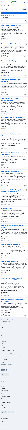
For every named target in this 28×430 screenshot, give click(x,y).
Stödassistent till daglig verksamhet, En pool (12, 61)
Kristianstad (3, 332)
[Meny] (2, 2)
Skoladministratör (6, 208)
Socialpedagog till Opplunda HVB (11, 25)
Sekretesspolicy (5, 421)
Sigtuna (2, 333)
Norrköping (3, 341)
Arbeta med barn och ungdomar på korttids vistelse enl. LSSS (11, 279)
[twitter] (9, 412)
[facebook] (2, 412)
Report (25, 39)
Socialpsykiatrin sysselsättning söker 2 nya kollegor (12, 300)
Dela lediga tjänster (5, 396)
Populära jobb (4, 362)
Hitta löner (3, 407)
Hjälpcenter (4, 388)
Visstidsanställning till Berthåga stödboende (11, 80)
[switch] (26, 21)
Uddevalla (3, 347)
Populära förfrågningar (6, 325)
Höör (2, 337)
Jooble (9, 427)
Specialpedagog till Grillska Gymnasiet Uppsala (9, 99)
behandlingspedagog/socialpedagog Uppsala (10, 356)
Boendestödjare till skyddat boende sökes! (12, 226)
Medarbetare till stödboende (9, 261)
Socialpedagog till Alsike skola (10, 171)
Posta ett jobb (4, 399)
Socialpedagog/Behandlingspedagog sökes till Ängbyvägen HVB (12, 190)
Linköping (3, 339)
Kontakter (3, 384)
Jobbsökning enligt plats (6, 364)
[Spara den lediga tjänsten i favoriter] (26, 25)
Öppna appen (23, 2)
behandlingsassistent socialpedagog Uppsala (11, 354)
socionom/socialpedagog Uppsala (8, 353)
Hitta (14, 13)
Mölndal (2, 345)
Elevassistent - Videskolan (9, 44)
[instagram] (5, 412)
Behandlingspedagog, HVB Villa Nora (12, 117)
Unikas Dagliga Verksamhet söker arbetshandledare (11, 135)
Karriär (2, 386)
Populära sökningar (5, 405)
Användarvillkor (4, 418)
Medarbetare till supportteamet (10, 244)
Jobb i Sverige (4, 390)
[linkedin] (12, 412)
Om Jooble (3, 381)
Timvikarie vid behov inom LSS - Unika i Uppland (10, 153)
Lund (2, 343)
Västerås (3, 330)
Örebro (2, 335)
